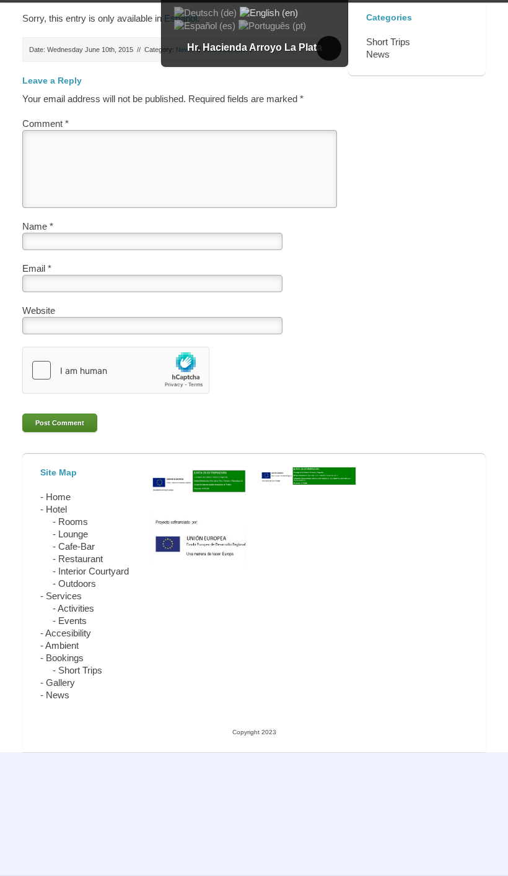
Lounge (73, 534)
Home (58, 497)
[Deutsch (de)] (205, 12)
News (57, 695)
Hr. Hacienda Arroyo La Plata (254, 47)
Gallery (60, 682)
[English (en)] (269, 12)
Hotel (56, 509)
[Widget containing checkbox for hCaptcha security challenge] (115, 370)
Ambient (62, 645)
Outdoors (77, 583)
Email (36, 268)
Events (72, 620)
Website (38, 310)
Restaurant (80, 558)
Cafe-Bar (76, 546)
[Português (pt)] (272, 25)
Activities (76, 608)
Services (64, 596)
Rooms (73, 521)
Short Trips (80, 670)
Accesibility (68, 633)
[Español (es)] (204, 25)
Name (37, 226)
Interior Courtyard (93, 571)
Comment (45, 123)
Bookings (65, 658)
